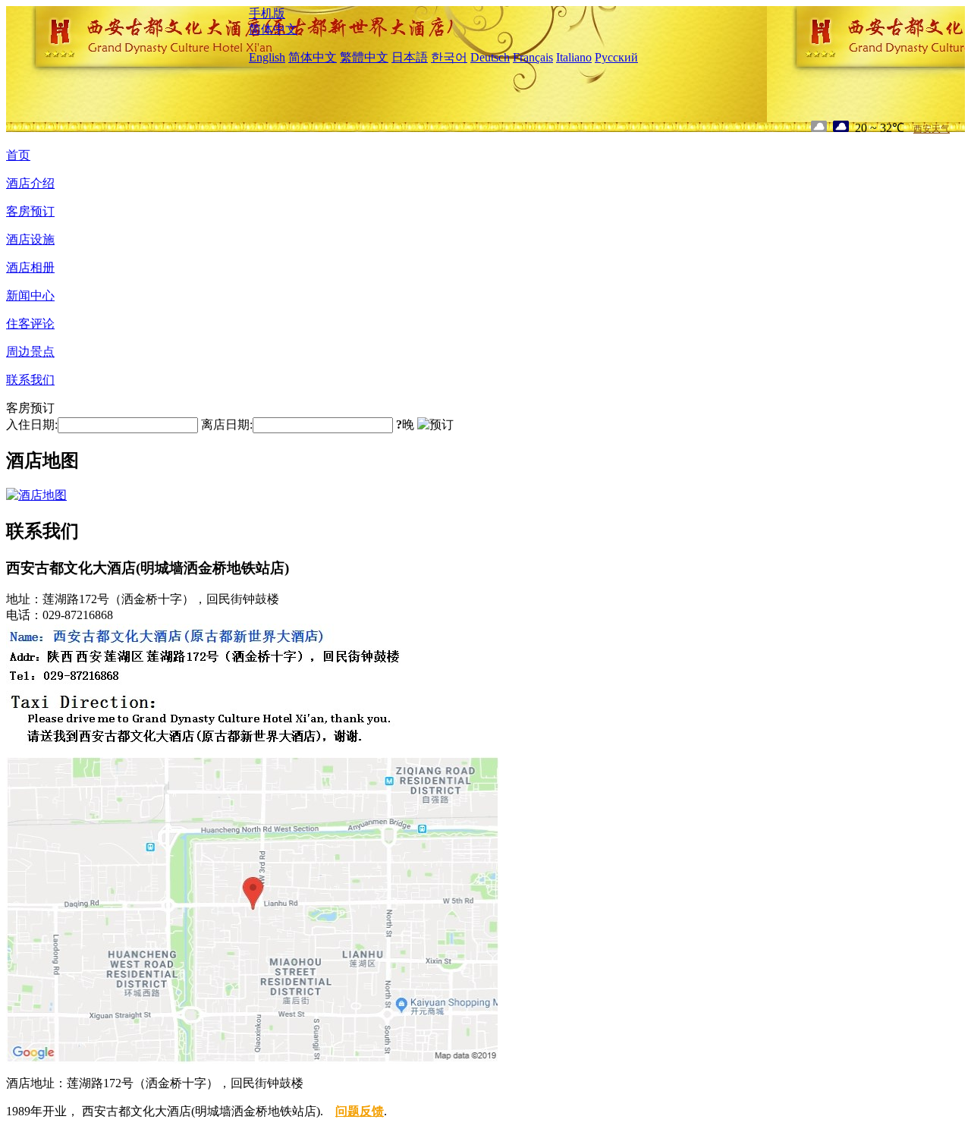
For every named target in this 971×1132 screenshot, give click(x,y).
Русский (616, 57)
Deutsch (490, 57)
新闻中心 (30, 295)
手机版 (267, 13)
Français (533, 57)
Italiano (574, 57)
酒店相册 (30, 267)
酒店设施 (30, 239)
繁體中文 (364, 57)
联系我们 (30, 379)
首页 (18, 155)
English (267, 57)
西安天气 (931, 129)
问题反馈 (359, 1111)
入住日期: (32, 424)
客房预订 (30, 211)
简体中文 (273, 29)
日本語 (409, 57)
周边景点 (30, 351)
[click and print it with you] (252, 1059)
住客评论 (30, 323)
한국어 (449, 57)
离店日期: (227, 424)
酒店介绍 (30, 183)
